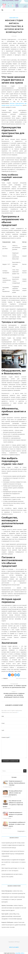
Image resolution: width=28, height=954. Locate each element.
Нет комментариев (21, 678)
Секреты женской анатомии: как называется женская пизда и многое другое (14, 908)
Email (3, 723)
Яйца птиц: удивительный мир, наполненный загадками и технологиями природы (12, 916)
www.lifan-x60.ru (19, 953)
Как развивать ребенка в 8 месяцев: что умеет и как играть (17, 824)
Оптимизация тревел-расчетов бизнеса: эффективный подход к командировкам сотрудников (13, 853)
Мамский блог (14, 17)
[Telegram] (18, 675)
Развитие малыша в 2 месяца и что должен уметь (15, 814)
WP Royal (17, 941)
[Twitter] (15, 675)
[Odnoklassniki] (12, 675)
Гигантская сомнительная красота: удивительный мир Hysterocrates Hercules (14, 925)
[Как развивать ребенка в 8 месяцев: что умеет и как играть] (5, 824)
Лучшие (14, 777)
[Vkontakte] (9, 675)
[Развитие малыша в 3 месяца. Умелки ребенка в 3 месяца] (5, 782)
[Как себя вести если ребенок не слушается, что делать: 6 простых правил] (5, 802)
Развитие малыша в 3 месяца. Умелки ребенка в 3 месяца (17, 783)
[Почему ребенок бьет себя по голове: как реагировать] (5, 792)
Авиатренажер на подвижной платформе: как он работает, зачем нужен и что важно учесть (14, 862)
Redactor (5, 678)
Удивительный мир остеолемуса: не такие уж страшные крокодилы (13, 899)
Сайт (3, 730)
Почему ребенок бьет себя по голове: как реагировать (15, 793)
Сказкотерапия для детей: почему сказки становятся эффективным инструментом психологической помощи (13, 845)
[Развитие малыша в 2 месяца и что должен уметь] (5, 813)
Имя (3, 716)
